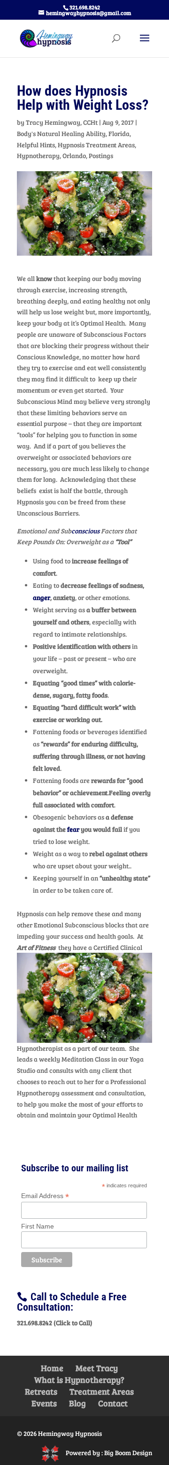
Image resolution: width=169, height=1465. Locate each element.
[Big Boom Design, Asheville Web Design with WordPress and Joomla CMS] (53, 1452)
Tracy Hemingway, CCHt (62, 122)
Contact (113, 1403)
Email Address (45, 1196)
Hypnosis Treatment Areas (96, 144)
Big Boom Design (128, 1452)
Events (44, 1403)
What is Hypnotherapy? (79, 1379)
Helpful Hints (36, 144)
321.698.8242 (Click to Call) (54, 1322)
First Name (37, 1226)
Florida (119, 133)
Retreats (41, 1391)
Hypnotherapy (38, 155)
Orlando (74, 155)
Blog (77, 1403)
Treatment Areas (101, 1391)
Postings (101, 155)
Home (52, 1368)
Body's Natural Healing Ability (61, 133)
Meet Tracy (97, 1368)
